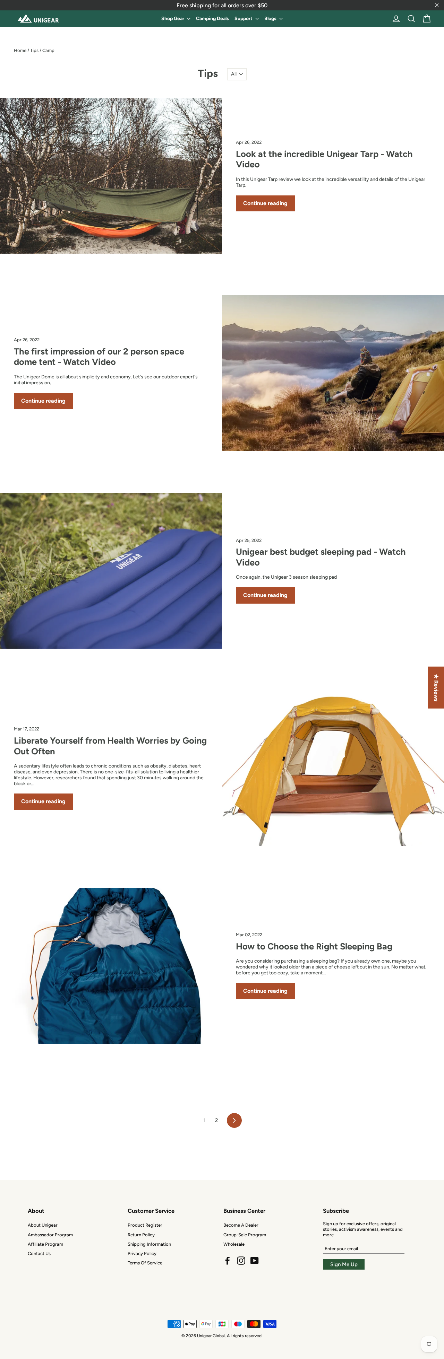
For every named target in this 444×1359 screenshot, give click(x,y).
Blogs (271, 18)
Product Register (145, 1225)
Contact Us (39, 1253)
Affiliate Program (45, 1244)
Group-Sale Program (244, 1234)
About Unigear (43, 1225)
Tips (34, 50)
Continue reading (265, 203)
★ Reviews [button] (436, 687)
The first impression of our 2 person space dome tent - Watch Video (99, 356)
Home (20, 50)
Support (244, 18)
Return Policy (141, 1234)
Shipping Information (149, 1244)
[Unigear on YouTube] (254, 1260)
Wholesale (234, 1244)
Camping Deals (212, 18)
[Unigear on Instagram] (241, 1260)
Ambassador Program (50, 1234)
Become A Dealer (240, 1225)
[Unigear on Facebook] (227, 1260)
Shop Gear (173, 18)
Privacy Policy (142, 1253)
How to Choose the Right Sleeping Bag (314, 946)
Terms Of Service (145, 1262)
